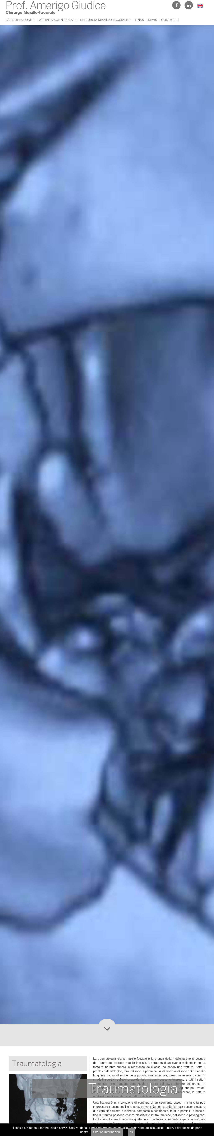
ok (131, 1132)
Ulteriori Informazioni (107, 1132)
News (152, 20)
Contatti (169, 20)
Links (139, 20)
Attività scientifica (56, 20)
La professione (19, 20)
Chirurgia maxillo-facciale (104, 20)
